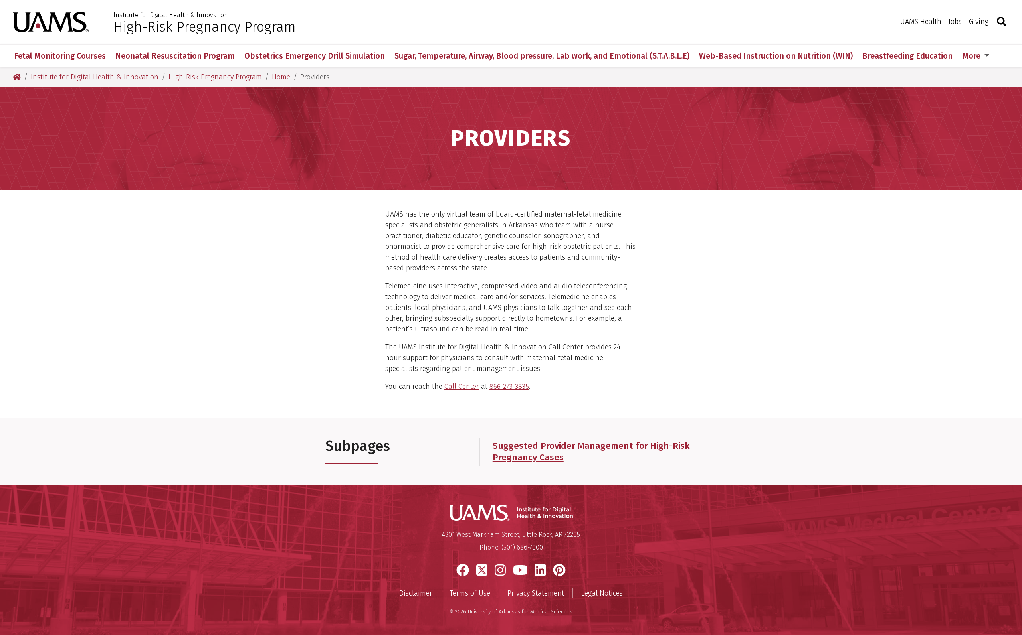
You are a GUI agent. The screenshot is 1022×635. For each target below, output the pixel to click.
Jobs (955, 21)
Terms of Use (470, 593)
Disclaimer (415, 593)
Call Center (461, 386)
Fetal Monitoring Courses (60, 56)
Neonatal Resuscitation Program (175, 56)
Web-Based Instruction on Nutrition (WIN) (776, 56)
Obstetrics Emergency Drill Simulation (314, 56)
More (972, 56)
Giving (978, 21)
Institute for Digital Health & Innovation (170, 15)
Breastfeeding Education (907, 56)
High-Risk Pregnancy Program (204, 26)
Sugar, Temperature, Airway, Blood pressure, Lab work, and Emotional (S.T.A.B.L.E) (541, 56)
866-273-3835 (509, 386)
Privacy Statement (535, 593)
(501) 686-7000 (522, 547)
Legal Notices (602, 593)
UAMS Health (920, 21)
